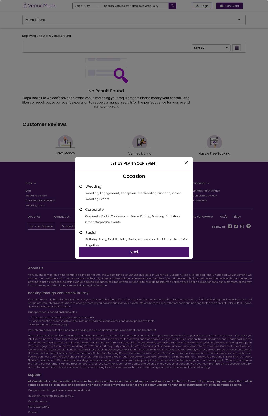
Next (134, 252)
